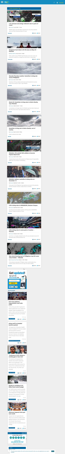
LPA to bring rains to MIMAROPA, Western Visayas (23, 205)
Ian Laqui (11, 27)
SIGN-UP (13, 283)
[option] (17, 438)
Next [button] (26, 438)
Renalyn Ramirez (13, 53)
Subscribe (61, 2)
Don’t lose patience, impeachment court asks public (16, 303)
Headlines (10, 59)
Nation (9, 136)
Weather (10, 33)
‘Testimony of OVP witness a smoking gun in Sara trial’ (17, 356)
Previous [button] (8, 438)
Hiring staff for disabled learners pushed (15, 324)
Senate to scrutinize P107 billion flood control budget (16, 386)
